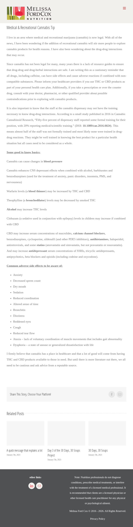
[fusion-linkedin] (31, 486)
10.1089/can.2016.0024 (96, 125)
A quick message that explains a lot (24, 450)
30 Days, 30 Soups (97, 450)
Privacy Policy (97, 518)
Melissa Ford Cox (78, 511)
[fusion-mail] (39, 486)
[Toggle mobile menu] (124, 8)
